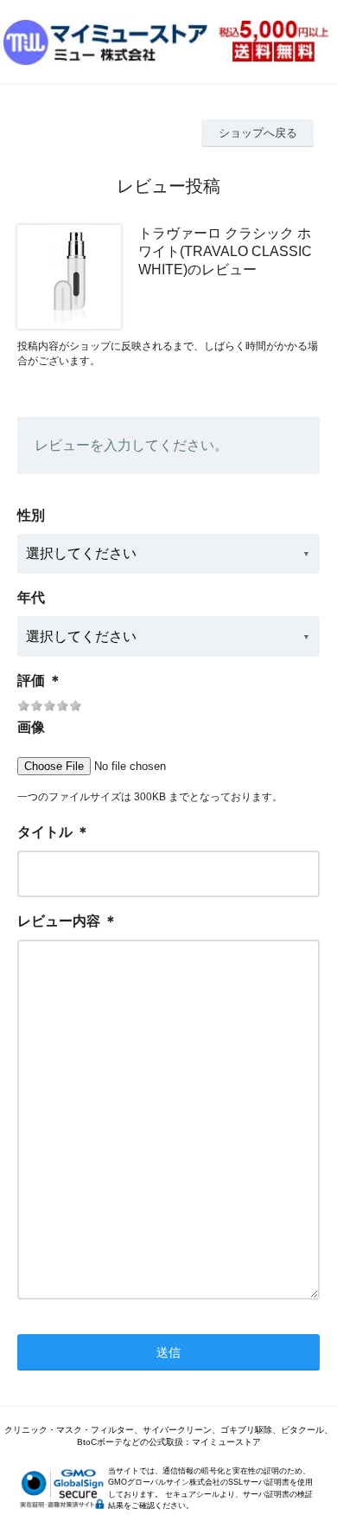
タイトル (45, 832)
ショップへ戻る (258, 132)
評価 (31, 680)
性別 (31, 515)
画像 (31, 727)
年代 (31, 597)
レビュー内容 (58, 921)
